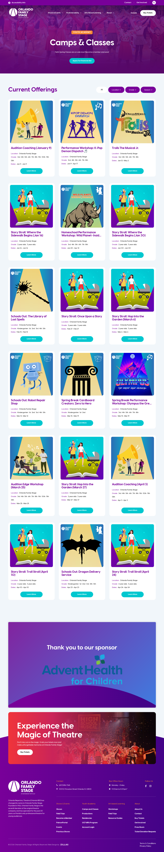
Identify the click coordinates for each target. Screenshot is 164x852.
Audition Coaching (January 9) (31, 148)
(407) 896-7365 (64, 785)
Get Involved (142, 3)
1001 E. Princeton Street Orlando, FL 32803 (75, 789)
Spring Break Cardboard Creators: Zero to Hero (77, 402)
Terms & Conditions (148, 843)
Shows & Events (63, 804)
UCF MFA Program (90, 823)
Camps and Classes (90, 809)
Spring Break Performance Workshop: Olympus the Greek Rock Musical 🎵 (132, 403)
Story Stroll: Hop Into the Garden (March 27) (77, 486)
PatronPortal (61, 823)
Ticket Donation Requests (145, 832)
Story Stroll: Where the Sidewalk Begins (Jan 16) (27, 234)
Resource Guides (115, 818)
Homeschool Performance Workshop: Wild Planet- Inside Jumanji (81, 235)
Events (59, 827)
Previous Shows (63, 832)
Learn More (31, 171)
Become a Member (64, 818)
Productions (87, 814)
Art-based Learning (116, 804)
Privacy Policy (145, 846)
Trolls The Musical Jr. (125, 148)
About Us (138, 809)
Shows (59, 809)
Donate (134, 13)
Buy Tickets (148, 13)
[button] (82, 61)
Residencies (87, 818)
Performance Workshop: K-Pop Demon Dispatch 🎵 (81, 150)
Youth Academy (88, 804)
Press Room (139, 827)
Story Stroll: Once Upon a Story (81, 316)
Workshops (113, 809)
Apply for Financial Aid (82, 61)
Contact (127, 3)
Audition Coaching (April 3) (130, 484)
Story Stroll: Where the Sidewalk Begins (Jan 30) (129, 234)
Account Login (88, 827)
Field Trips (60, 814)
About (137, 804)
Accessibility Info (18, 3)
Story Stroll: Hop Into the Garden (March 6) (128, 318)
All (102, 90)
